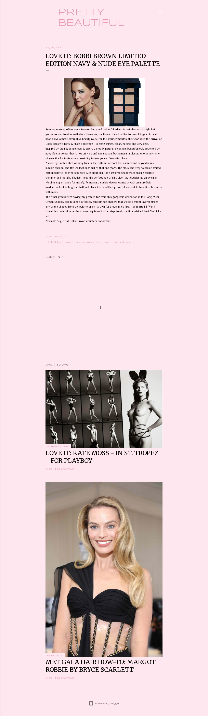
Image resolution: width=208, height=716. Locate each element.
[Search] (160, 11)
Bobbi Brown (62, 241)
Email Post (61, 236)
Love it (108, 241)
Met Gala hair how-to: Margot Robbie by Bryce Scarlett (101, 665)
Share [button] (49, 236)
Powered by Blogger (107, 703)
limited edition (94, 241)
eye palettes (78, 241)
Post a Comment (65, 468)
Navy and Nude (122, 241)
